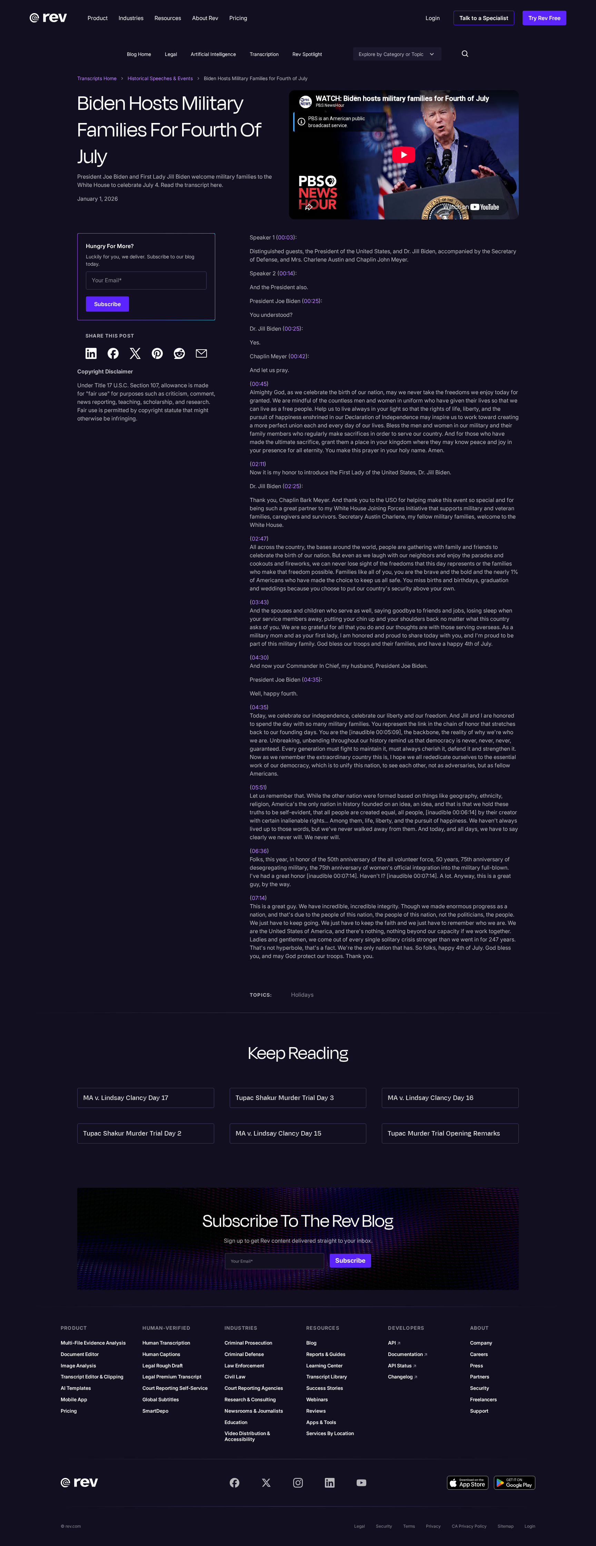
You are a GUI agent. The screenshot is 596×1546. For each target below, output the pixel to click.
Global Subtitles (160, 1399)
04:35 (311, 679)
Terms (409, 1526)
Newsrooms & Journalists (254, 1411)
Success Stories (324, 1388)
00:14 (286, 273)
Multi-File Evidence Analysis (93, 1343)
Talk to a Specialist (483, 18)
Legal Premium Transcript (171, 1376)
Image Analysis (78, 1365)
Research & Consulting (250, 1399)
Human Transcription (166, 1343)
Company (481, 1343)
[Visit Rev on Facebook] (234, 1483)
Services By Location (330, 1433)
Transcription (264, 54)
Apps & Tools (321, 1422)
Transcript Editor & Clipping (92, 1376)
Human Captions (161, 1354)
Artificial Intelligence (213, 54)
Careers (479, 1354)
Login (530, 1526)
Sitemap (506, 1526)
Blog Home (139, 54)
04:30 (259, 657)
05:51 (258, 787)
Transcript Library (326, 1376)
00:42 (298, 356)
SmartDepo (155, 1411)
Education (236, 1422)
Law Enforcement (244, 1365)
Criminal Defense (244, 1354)
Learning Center (324, 1365)
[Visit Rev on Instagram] (298, 1483)
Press (476, 1365)
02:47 (259, 538)
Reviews (316, 1411)
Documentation (408, 1354)
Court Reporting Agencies (254, 1388)
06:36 (259, 850)
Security (479, 1388)
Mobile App (74, 1399)
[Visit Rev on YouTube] (361, 1483)
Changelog (403, 1376)
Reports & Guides (326, 1354)
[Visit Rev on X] (266, 1483)
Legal (171, 54)
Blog (311, 1343)
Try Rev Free (544, 18)
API (394, 1343)
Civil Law (235, 1376)
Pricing (69, 1411)
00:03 (285, 237)
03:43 (259, 602)
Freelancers (483, 1399)
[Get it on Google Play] (514, 1483)
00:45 (259, 383)
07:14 (258, 897)
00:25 (311, 300)
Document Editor (80, 1354)
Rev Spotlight (307, 54)
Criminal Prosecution (248, 1343)
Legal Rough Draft (162, 1365)
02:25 (292, 486)
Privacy (433, 1526)
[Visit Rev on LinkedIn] (330, 1483)
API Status (402, 1365)
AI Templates (76, 1388)
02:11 (258, 464)
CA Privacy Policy (469, 1526)
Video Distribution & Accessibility (247, 1436)
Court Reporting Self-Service (175, 1388)
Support (479, 1411)
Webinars (317, 1399)
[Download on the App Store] (467, 1483)
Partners (479, 1376)
